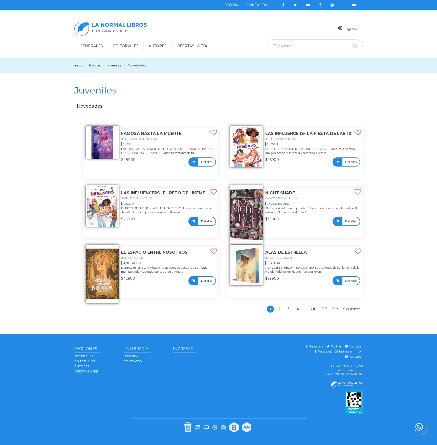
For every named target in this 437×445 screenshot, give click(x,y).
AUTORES (158, 46)
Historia (230, 5)
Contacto (256, 5)
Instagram (346, 351)
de (139, 139)
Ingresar (351, 28)
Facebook (315, 346)
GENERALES (91, 46)
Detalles (206, 162)
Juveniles (114, 65)
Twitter (335, 346)
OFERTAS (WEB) (192, 46)
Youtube (354, 346)
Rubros (95, 65)
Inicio (78, 65)
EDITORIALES (126, 46)
